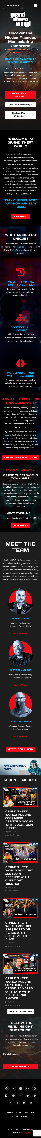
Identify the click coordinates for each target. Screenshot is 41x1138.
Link (20, 761)
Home (10, 1112)
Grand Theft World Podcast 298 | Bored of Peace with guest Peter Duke (19, 931)
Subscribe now (20, 1066)
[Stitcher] (27, 1095)
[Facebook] (6, 1088)
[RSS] (31, 1103)
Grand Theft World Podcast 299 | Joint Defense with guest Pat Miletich (19, 876)
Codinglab (25, 1132)
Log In (14, 1116)
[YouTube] (27, 1088)
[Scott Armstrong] (20, 663)
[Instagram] (20, 1088)
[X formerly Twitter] (13, 1088)
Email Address (10, 1054)
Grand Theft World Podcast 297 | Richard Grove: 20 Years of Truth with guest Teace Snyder (19, 988)
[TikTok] (10, 1103)
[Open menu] (35, 5)
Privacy (26, 1116)
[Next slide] (39, 766)
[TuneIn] (34, 1095)
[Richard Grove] (20, 611)
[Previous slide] (2, 766)
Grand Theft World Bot (13, 835)
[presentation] (20, 797)
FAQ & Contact (25, 1112)
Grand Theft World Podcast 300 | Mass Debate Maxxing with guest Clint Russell (20, 820)
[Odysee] (17, 1103)
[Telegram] (20, 1095)
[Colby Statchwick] (20, 714)
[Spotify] (13, 1095)
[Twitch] (6, 1095)
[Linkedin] (34, 1088)
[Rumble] (24, 1103)
